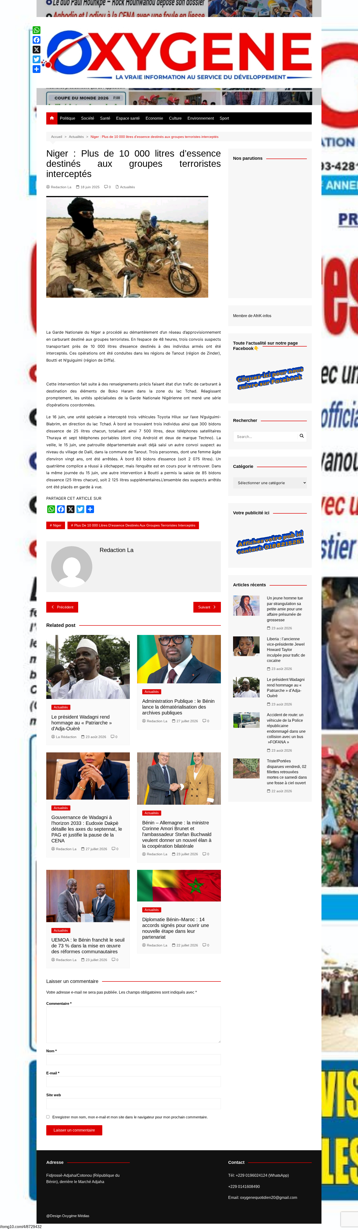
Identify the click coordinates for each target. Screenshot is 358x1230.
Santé (105, 118)
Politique (67, 118)
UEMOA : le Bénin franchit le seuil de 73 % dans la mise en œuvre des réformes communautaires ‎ (87, 945)
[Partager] (36, 69)
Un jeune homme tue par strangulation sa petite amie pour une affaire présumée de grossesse (285, 609)
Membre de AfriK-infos (252, 316)
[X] (36, 49)
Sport (224, 118)
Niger (57, 525)
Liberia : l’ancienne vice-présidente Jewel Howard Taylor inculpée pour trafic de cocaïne (286, 650)
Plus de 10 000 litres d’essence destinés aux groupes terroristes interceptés (134, 525)
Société (87, 118)
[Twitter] (36, 59)
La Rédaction (66, 737)
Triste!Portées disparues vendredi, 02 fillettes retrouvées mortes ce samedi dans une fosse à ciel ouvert (287, 772)
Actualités (127, 187)
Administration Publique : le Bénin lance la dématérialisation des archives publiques (178, 706)
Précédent (65, 607)
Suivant (204, 607)
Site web (53, 1095)
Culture (175, 118)
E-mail (52, 1073)
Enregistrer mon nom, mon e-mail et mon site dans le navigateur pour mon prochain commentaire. (130, 1117)
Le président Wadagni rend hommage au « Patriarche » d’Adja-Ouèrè (81, 722)
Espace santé (128, 118)
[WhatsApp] (36, 30)
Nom (51, 1051)
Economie (154, 118)
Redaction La (61, 187)
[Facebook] (36, 40)
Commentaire (59, 1003)
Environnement (201, 118)
